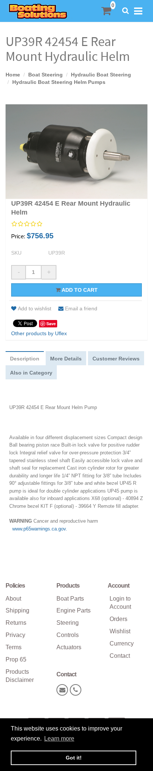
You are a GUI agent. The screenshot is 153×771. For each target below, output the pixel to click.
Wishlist (120, 631)
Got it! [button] (74, 758)
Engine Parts (73, 610)
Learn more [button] (59, 738)
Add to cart (79, 290)
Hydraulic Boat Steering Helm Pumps (58, 82)
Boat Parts (70, 598)
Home (13, 75)
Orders (118, 619)
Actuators (68, 647)
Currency (122, 643)
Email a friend (81, 308)
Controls (67, 635)
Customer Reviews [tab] (116, 359)
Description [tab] (24, 359)
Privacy (15, 635)
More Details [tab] (66, 359)
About (13, 598)
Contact (120, 656)
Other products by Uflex (39, 333)
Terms (14, 647)
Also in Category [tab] (31, 373)
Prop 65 (16, 659)
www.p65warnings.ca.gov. (39, 529)
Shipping (17, 610)
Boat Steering (45, 75)
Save (51, 323)
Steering (67, 623)
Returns (16, 623)
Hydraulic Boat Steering (101, 75)
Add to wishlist (34, 308)
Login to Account (120, 602)
